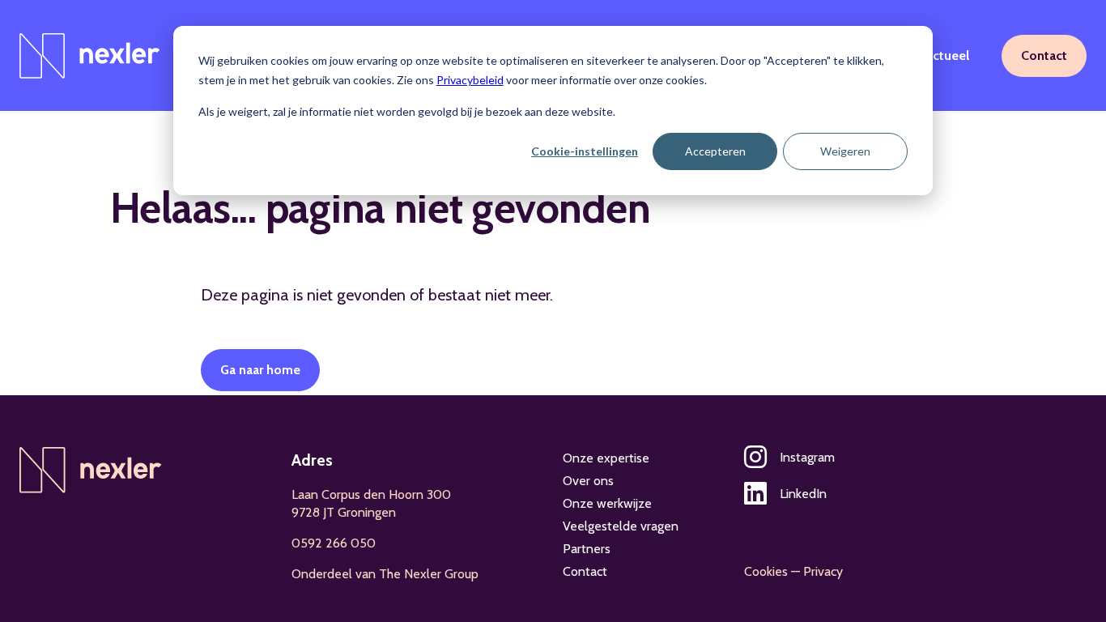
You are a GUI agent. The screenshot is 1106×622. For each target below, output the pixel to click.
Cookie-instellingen (584, 151)
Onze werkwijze (607, 503)
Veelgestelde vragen (620, 526)
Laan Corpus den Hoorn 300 (371, 494)
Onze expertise (606, 458)
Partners (586, 548)
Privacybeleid (470, 80)
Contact (1044, 55)
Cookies (766, 571)
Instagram (807, 457)
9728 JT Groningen (343, 512)
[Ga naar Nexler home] (89, 56)
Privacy (823, 571)
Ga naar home (260, 369)
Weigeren (845, 151)
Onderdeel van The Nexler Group (385, 574)
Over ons (588, 480)
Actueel (946, 55)
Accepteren (715, 151)
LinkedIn (803, 493)
